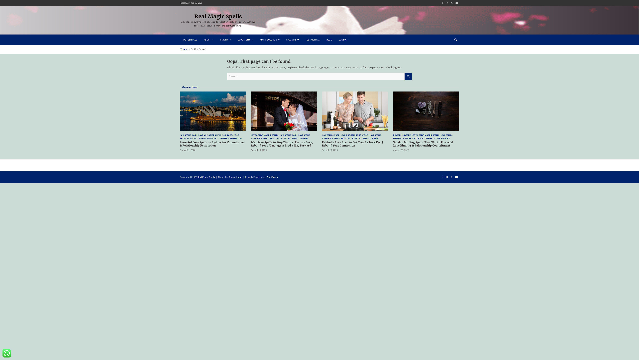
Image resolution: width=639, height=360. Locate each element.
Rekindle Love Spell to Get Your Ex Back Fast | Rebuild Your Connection (352, 144)
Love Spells (244, 39)
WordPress (272, 177)
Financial (291, 39)
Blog (329, 39)
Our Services (190, 39)
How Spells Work (188, 135)
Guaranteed (190, 87)
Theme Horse (235, 177)
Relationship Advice (280, 138)
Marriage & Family (189, 138)
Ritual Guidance (300, 138)
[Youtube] (456, 3)
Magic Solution (268, 39)
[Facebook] (443, 3)
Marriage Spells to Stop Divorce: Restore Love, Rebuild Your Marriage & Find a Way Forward (282, 144)
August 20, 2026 (259, 150)
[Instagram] (447, 3)
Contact (343, 39)
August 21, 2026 (187, 150)
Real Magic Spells (218, 16)
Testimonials (313, 39)
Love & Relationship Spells (212, 135)
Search (408, 76)
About (207, 39)
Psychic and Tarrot (209, 138)
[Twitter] (451, 3)
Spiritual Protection (231, 138)
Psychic (224, 39)
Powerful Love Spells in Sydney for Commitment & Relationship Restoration (212, 144)
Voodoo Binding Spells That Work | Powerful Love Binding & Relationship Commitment (423, 144)
